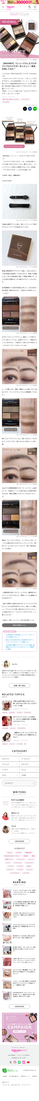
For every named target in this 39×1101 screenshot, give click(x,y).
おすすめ (12, 712)
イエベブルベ (29, 863)
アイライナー (21, 728)
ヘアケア (5, 770)
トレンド (12, 728)
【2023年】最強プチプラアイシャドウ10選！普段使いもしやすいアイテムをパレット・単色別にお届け (20, 647)
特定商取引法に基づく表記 (19, 1057)
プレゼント (28, 712)
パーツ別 (19, 744)
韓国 (33, 856)
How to (5, 712)
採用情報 (34, 1076)
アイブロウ (6, 102)
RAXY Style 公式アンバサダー (11, 99)
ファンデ (29, 869)
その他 (23, 775)
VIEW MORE (19, 841)
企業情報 (4, 1076)
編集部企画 (28, 852)
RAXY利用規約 (11, 1055)
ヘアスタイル (17, 863)
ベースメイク (25, 759)
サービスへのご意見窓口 (23, 1055)
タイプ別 (26, 873)
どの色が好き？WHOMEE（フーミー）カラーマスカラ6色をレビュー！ (20, 636)
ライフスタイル (15, 873)
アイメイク (12, 97)
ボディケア (25, 764)
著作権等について (25, 1076)
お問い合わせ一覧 (15, 1084)
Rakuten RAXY (11, 8)
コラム (4, 775)
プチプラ (11, 866)
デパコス (19, 712)
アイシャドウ (25, 99)
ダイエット (10, 869)
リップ (8, 863)
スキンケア (5, 759)
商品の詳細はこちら (19, 625)
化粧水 (28, 866)
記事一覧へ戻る (19, 685)
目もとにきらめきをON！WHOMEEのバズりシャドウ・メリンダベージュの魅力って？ (20, 641)
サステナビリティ (26, 1084)
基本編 (25, 856)
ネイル (23, 770)
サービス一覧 (5, 1084)
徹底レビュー (9, 859)
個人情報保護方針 (13, 1076)
